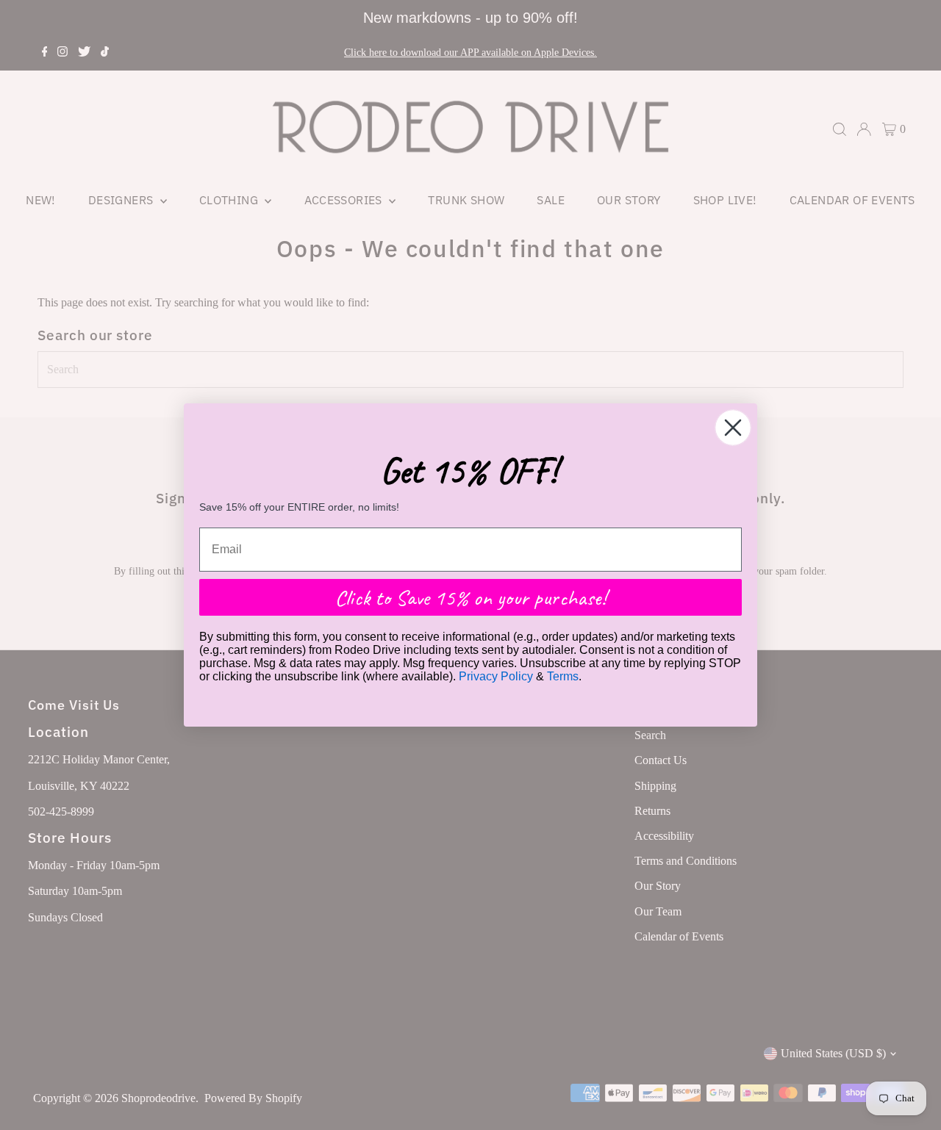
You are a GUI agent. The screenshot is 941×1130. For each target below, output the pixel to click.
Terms (563, 676)
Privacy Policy (496, 676)
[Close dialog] (733, 427)
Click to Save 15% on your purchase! (470, 597)
